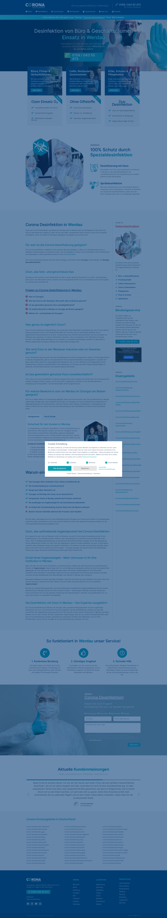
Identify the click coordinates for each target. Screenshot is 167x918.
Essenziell (54, 462)
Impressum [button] (96, 473)
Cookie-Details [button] (71, 473)
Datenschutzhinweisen (89, 457)
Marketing (92, 462)
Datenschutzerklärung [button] (85, 473)
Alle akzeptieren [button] (59, 468)
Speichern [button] (85, 468)
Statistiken (72, 462)
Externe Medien (113, 462)
